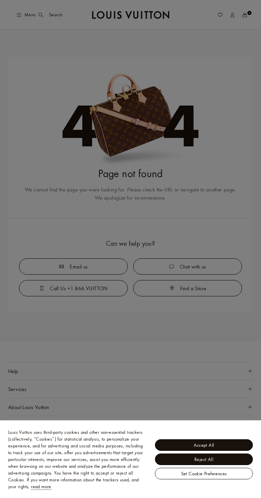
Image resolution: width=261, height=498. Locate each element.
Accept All (204, 445)
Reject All (203, 459)
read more (41, 486)
